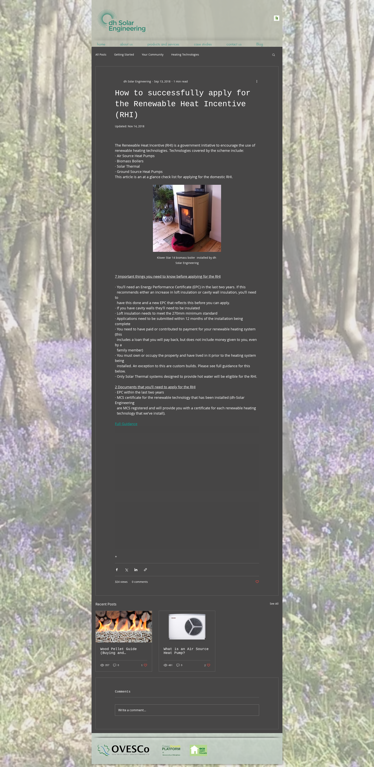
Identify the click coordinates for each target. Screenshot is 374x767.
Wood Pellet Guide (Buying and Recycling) (118, 651)
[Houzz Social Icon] (276, 18)
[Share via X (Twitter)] (126, 569)
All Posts (100, 54)
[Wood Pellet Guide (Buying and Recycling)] (124, 626)
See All (274, 603)
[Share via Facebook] (117, 569)
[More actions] (256, 81)
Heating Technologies (185, 54)
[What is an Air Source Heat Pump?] (187, 626)
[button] (273, 54)
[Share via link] (145, 569)
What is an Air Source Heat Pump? (186, 651)
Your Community (152, 54)
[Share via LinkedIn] (136, 569)
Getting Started (124, 54)
